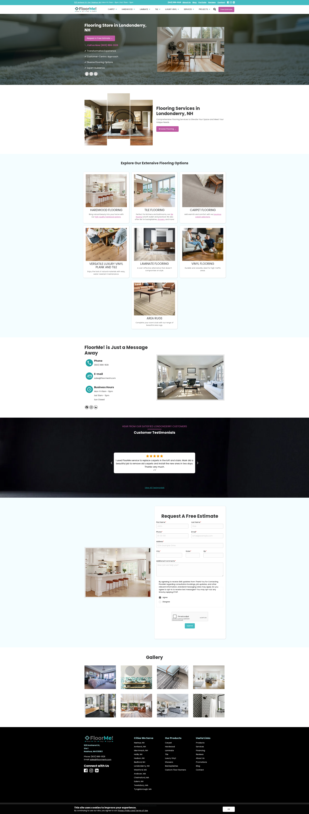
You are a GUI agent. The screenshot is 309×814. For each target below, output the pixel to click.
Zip (204, 551)
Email (193, 532)
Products (200, 743)
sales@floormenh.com (100, 759)
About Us (200, 758)
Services (200, 747)
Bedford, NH (139, 762)
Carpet (168, 743)
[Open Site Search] (215, 9)
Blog (198, 766)
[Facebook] (228, 2)
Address (159, 541)
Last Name (195, 522)
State (188, 551)
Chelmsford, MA (141, 778)
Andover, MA (140, 774)
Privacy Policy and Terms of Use (133, 810)
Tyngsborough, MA (143, 789)
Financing (200, 751)
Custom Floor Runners (175, 770)
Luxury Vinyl (170, 758)
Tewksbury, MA (141, 785)
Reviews (200, 754)
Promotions (201, 762)
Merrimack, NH (141, 751)
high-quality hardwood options (108, 217)
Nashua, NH (139, 743)
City (158, 551)
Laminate (169, 751)
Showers (169, 762)
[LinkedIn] (234, 2)
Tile (166, 754)
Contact (200, 770)
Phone (159, 532)
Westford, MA (140, 770)
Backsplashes (171, 766)
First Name (160, 522)
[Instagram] (231, 2)
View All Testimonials (154, 487)
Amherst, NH (140, 747)
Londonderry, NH (142, 766)
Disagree (166, 602)
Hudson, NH (139, 758)
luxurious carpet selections (208, 215)
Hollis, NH (138, 754)
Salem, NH (138, 781)
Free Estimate (226, 9)
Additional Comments (165, 561)
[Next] (197, 463)
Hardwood (170, 747)
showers (161, 219)
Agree (165, 597)
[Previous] (112, 463)
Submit (190, 626)
